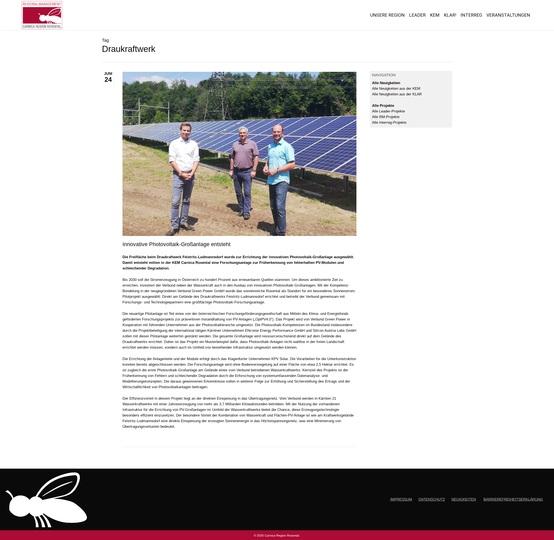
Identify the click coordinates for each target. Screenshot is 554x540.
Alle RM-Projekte (385, 117)
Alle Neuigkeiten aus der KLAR (397, 94)
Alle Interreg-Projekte (389, 122)
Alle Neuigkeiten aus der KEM (396, 89)
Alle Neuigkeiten (386, 83)
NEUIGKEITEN (463, 499)
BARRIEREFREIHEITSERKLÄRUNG (513, 499)
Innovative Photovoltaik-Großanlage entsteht (176, 244)
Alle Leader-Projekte (388, 111)
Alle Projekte (383, 106)
